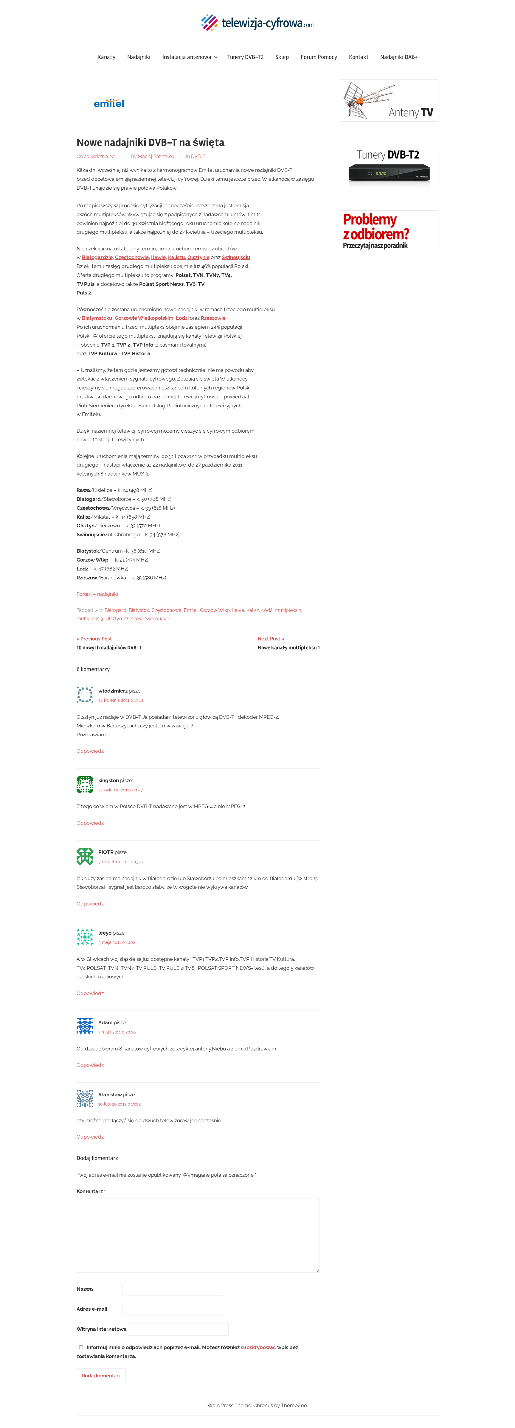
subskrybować (258, 1347)
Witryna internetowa (102, 1329)
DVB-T (198, 156)
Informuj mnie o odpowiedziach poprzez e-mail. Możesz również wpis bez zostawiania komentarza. (187, 1351)
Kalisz (252, 610)
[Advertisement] (384, 357)
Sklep (282, 57)
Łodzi (182, 318)
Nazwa (85, 1289)
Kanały (106, 57)
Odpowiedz (90, 751)
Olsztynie (198, 257)
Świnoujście (158, 618)
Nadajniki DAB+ (399, 57)
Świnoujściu (236, 257)
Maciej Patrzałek (156, 156)
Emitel (191, 610)
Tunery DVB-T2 (245, 57)
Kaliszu (176, 257)
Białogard (115, 610)
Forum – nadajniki (97, 594)
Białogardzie (97, 257)
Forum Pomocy (319, 57)
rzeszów (133, 618)
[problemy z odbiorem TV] (389, 250)
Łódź (266, 610)
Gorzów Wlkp (215, 610)
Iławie (158, 257)
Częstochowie (132, 257)
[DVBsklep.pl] (389, 120)
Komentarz (91, 1191)
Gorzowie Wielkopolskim (144, 318)
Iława (238, 610)
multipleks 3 (90, 618)
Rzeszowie (213, 318)
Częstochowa (166, 610)
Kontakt (358, 57)
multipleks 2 (288, 610)
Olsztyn (114, 618)
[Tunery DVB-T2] (389, 185)
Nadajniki (139, 57)
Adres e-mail (92, 1309)
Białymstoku (97, 318)
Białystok (139, 610)
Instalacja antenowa (186, 57)
